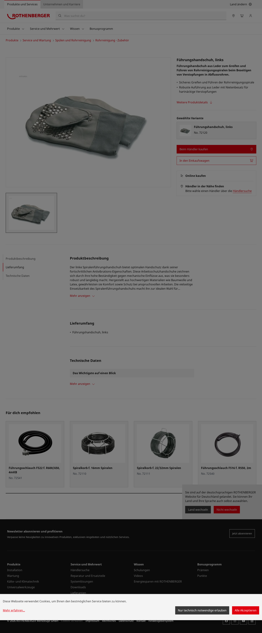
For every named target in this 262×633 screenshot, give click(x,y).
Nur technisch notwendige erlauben (202, 610)
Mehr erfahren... (14, 610)
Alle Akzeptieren (245, 610)
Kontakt (141, 620)
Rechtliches (109, 620)
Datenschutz (126, 620)
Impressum (92, 620)
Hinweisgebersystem (160, 620)
